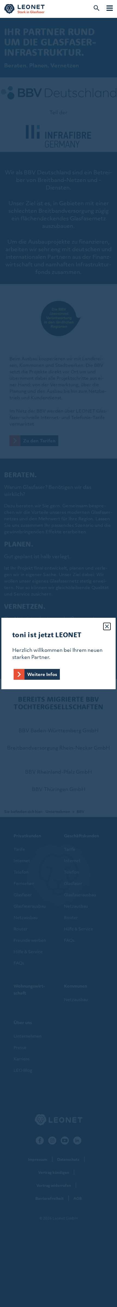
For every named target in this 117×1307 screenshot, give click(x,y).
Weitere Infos (42, 674)
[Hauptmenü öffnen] (109, 8)
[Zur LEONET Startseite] (24, 9)
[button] (107, 626)
